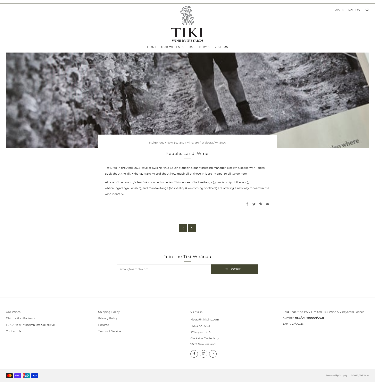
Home (152, 46)
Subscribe (234, 269)
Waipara (207, 142)
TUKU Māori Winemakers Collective (30, 324)
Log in (340, 9)
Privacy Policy (108, 318)
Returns (103, 324)
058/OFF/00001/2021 (309, 317)
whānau (220, 142)
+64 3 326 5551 (200, 326)
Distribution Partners (20, 318)
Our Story (198, 46)
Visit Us (221, 46)
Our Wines (171, 46)
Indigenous (156, 142)
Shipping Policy (109, 311)
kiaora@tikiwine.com (204, 319)
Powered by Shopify (336, 375)
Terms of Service (109, 331)
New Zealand (175, 142)
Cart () (355, 9)
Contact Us (13, 331)
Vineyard (193, 142)
